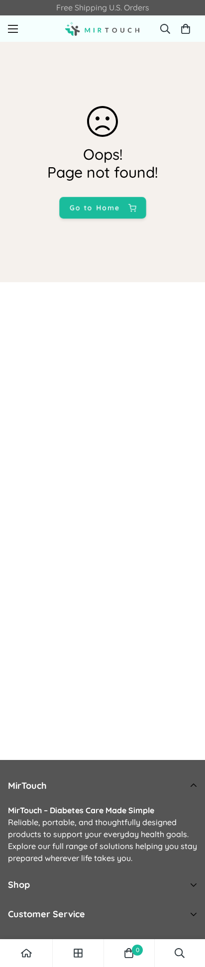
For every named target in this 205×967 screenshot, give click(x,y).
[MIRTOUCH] (102, 28)
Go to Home (94, 207)
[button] (185, 28)
